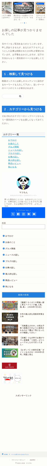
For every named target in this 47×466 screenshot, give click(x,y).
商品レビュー (14, 163)
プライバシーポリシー (18, 460)
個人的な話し (14, 160)
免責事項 (32, 460)
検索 (4, 223)
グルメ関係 (13, 147)
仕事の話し (13, 157)
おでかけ (12, 140)
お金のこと (13, 143)
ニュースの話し (15, 150)
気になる (12, 167)
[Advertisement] (23, 424)
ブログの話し (14, 153)
